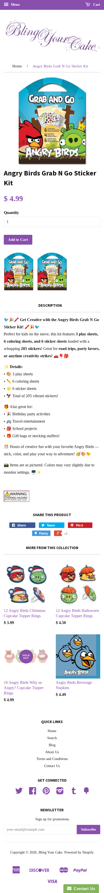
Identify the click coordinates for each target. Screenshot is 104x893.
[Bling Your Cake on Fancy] (86, 792)
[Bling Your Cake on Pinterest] (46, 792)
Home (17, 66)
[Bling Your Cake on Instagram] (60, 792)
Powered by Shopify (79, 852)
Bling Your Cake (50, 852)
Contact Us (52, 766)
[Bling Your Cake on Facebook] (32, 792)
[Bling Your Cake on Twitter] (19, 792)
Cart (96, 5)
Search (52, 738)
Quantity (11, 212)
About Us (52, 752)
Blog (52, 745)
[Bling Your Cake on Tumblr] (73, 792)
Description (50, 305)
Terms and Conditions (52, 759)
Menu (15, 5)
